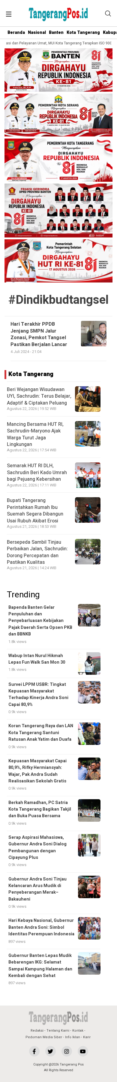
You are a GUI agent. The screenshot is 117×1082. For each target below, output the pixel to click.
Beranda (16, 32)
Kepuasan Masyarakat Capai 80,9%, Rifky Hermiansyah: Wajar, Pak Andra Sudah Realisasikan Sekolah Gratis (37, 771)
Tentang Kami (57, 1030)
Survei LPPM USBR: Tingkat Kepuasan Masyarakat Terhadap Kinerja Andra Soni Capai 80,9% (38, 694)
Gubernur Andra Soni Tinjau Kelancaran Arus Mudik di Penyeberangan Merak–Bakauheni (37, 889)
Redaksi (37, 1030)
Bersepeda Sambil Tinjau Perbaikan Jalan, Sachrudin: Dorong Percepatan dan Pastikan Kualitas (37, 552)
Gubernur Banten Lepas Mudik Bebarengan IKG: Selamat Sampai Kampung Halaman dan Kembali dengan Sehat (40, 965)
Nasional (37, 32)
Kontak (77, 1030)
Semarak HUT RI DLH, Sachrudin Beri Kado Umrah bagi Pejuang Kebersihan (37, 472)
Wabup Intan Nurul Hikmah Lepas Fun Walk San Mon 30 (36, 659)
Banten (56, 32)
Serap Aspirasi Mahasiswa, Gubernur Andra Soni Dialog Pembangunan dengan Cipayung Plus (37, 847)
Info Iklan (72, 1037)
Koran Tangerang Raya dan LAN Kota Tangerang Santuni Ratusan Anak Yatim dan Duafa (40, 733)
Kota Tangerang (83, 32)
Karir (87, 1037)
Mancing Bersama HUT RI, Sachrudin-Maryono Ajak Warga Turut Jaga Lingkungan (35, 434)
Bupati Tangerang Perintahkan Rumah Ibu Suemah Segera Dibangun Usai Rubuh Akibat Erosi (35, 510)
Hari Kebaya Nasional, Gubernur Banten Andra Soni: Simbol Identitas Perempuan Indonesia (41, 927)
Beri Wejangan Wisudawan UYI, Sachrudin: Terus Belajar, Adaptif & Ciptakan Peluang (39, 396)
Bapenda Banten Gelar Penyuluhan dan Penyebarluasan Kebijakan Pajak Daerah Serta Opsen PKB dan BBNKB (40, 621)
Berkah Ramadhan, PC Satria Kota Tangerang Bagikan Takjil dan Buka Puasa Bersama (39, 809)
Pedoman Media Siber (44, 1037)
